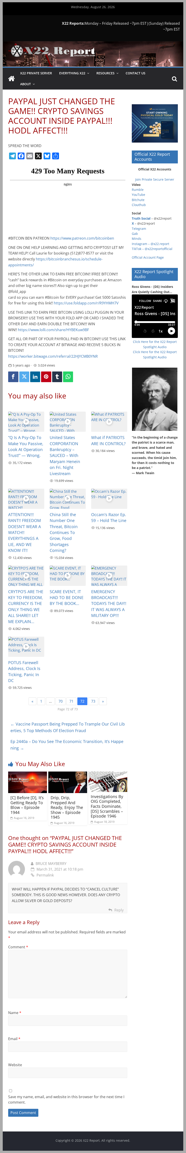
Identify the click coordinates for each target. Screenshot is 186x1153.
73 (93, 701)
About (25, 84)
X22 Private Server (36, 73)
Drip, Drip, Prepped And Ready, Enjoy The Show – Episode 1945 (67, 807)
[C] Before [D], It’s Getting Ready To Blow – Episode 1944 (27, 805)
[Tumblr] (57, 376)
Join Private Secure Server (154, 179)
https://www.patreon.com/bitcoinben (82, 238)
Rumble (138, 189)
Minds (136, 238)
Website (15, 1064)
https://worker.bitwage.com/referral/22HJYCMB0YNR (53, 356)
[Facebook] (13, 376)
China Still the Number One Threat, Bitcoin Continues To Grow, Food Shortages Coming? (64, 532)
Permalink (45, 875)
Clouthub (139, 205)
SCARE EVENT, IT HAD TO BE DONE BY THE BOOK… (66, 597)
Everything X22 (72, 73)
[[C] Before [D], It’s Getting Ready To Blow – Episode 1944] (27, 774)
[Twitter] (24, 376)
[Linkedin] (35, 376)
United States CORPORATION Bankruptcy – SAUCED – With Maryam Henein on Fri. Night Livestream (65, 455)
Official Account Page (148, 257)
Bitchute (138, 200)
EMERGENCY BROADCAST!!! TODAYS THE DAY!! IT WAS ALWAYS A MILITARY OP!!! (108, 603)
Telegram (139, 228)
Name (14, 1012)
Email (14, 1038)
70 (61, 701)
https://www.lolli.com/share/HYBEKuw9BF (53, 329)
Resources (105, 73)
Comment (18, 946)
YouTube (138, 194)
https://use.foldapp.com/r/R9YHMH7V (86, 303)
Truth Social (141, 218)
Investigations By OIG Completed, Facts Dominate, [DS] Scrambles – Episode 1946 (107, 806)
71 (71, 701)
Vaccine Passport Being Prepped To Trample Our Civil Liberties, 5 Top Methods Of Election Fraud (67, 727)
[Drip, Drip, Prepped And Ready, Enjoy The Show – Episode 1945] (67, 774)
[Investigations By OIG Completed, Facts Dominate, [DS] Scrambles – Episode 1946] (107, 774)
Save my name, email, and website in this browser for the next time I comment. (66, 1099)
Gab (135, 233)
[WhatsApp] (68, 376)
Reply (119, 910)
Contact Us (135, 73)
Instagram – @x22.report (150, 244)
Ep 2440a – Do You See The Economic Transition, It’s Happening (66, 745)
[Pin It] (46, 376)
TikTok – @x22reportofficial (152, 249)
